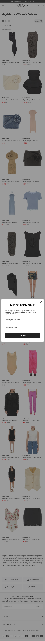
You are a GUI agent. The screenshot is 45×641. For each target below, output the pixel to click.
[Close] (41, 301)
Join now (22, 335)
